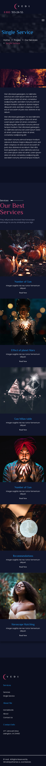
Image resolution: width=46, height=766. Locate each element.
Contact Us (8, 717)
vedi (25, 6)
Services (6, 692)
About (5, 714)
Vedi (7, 759)
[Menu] (43, 20)
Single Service (9, 696)
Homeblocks (8, 710)
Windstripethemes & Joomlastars (17, 762)
